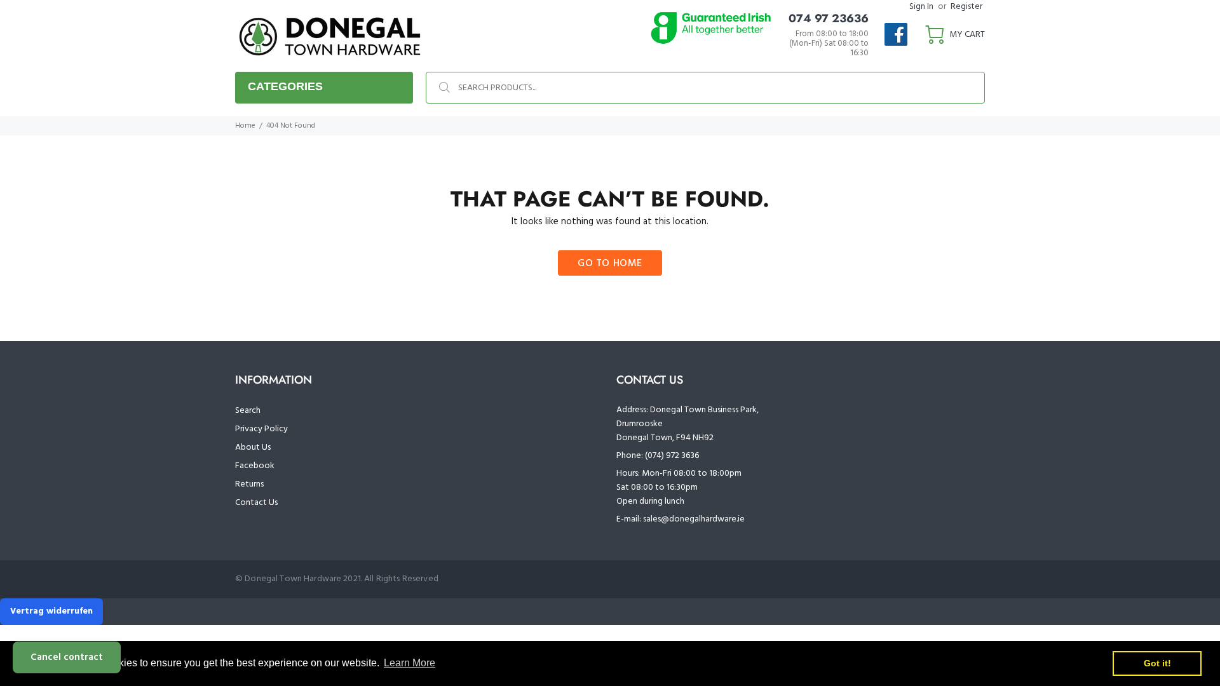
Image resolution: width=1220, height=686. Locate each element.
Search (248, 410)
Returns (249, 484)
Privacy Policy (261, 429)
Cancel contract (66, 657)
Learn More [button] (409, 662)
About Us (253, 447)
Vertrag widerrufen (51, 611)
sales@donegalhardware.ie (694, 519)
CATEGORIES (285, 86)
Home (245, 125)
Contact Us (256, 502)
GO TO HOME (610, 263)
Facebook (254, 466)
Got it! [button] (1157, 663)
